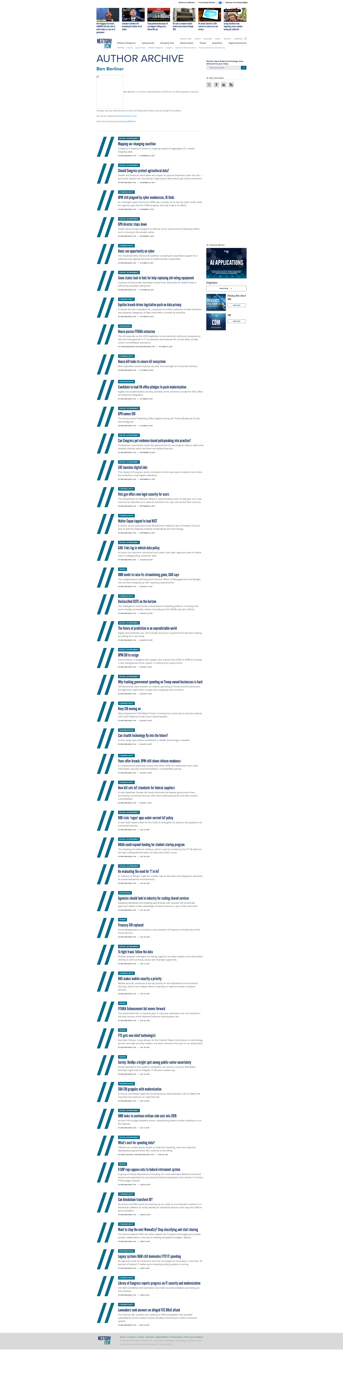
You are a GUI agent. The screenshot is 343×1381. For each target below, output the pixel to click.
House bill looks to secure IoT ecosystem (142, 361)
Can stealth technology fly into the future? (143, 735)
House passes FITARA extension (136, 331)
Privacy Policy (176, 1337)
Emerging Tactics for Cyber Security (212, 48)
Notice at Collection (187, 2)
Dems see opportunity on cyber (136, 251)
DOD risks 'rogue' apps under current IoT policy (145, 817)
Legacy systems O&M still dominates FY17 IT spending (149, 1256)
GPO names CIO (126, 413)
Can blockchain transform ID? (135, 1199)
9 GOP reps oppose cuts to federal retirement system (149, 1169)
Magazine (208, 39)
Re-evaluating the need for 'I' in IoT (138, 871)
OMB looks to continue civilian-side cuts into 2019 (147, 1115)
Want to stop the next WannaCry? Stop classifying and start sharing (158, 1229)
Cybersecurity (148, 43)
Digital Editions (162, 1337)
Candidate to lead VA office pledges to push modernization (152, 387)
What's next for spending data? (136, 1142)
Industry (130, 48)
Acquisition (217, 43)
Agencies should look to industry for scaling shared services (153, 898)
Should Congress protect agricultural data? (143, 170)
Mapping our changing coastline (137, 143)
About (218, 39)
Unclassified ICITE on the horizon (137, 601)
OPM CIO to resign (128, 655)
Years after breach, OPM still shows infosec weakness (149, 760)
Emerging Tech (167, 43)
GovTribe (191, 1340)
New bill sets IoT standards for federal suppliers (146, 787)
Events (198, 39)
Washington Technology (175, 1340)
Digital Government (238, 43)
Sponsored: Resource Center (185, 48)
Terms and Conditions (193, 1337)
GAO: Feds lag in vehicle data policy (139, 547)
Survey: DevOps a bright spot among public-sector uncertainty (154, 1062)
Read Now (224, 288)
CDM (229, 315)
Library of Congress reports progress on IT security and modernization (159, 1283)
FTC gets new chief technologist (137, 1035)
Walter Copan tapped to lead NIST (137, 521)
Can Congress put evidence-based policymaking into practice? (154, 440)
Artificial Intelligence (126, 43)
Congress (169, 48)
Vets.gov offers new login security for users (143, 494)
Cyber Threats (140, 48)
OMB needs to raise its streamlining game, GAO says (148, 574)
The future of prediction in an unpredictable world (147, 628)
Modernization (186, 43)
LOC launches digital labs (133, 467)
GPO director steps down (132, 224)
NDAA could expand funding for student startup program (151, 844)
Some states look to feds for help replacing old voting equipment (156, 277)
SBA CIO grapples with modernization (139, 1089)
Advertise (238, 39)
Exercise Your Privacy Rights (237, 2)
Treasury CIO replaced (130, 925)
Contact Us (132, 1337)
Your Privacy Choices (207, 2)
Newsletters (185, 39)
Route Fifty (158, 1340)
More (199, 1340)
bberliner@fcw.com (128, 116)
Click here (101, 121)
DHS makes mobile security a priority (140, 978)
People (203, 43)
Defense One (146, 1340)
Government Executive (129, 1340)
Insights (227, 39)
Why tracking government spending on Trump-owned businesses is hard (160, 681)
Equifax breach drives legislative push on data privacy (149, 304)
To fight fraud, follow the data (135, 951)
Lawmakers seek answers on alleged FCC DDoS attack (149, 1310)
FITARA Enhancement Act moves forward (141, 1008)
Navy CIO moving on (129, 708)
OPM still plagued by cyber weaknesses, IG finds (146, 197)
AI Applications (211, 282)
